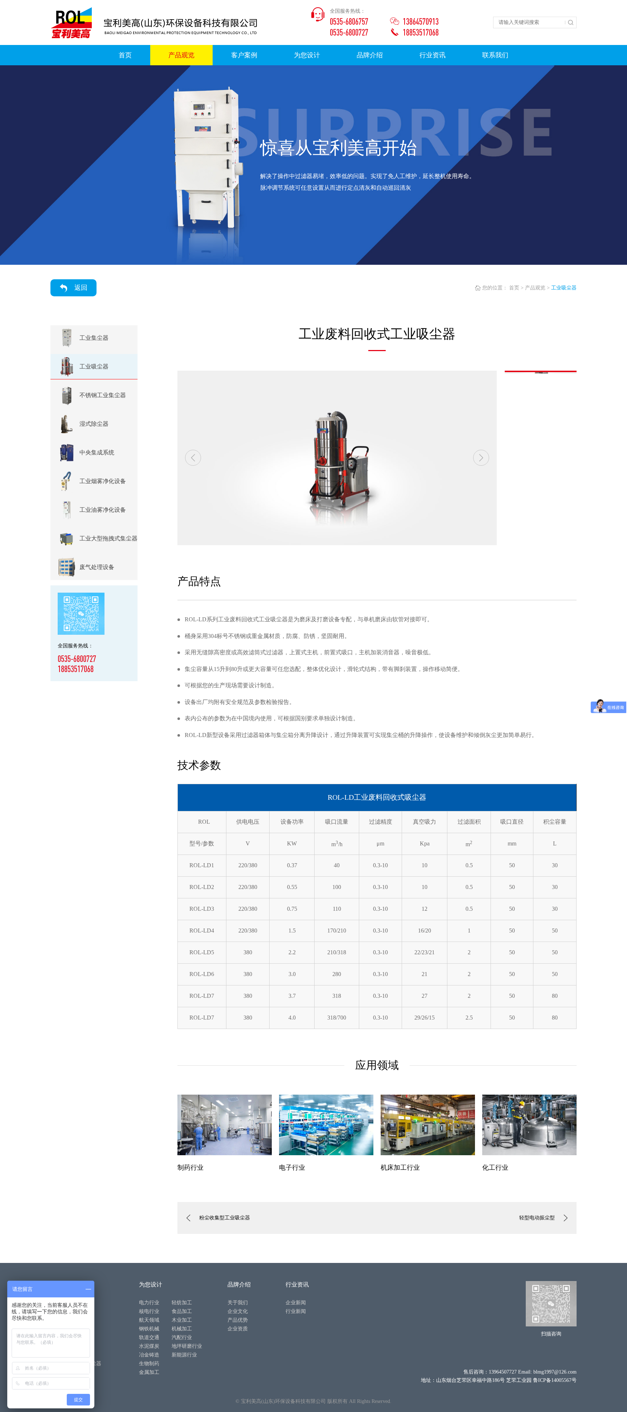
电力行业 (149, 1302)
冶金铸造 (149, 1355)
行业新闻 (296, 1311)
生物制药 (149, 1363)
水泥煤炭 (149, 1346)
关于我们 (238, 1302)
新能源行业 (184, 1355)
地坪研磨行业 (187, 1346)
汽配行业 (182, 1337)
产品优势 (238, 1320)
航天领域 (149, 1320)
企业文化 (238, 1311)
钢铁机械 (149, 1328)
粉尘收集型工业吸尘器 (224, 1217)
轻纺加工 (182, 1302)
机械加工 (182, 1328)
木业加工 (182, 1320)
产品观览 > (537, 288)
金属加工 (149, 1372)
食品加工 (182, 1311)
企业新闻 (296, 1302)
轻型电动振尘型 (537, 1217)
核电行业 (149, 1311)
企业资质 (238, 1328)
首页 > (516, 288)
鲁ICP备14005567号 (555, 1380)
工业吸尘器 (564, 288)
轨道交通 (149, 1337)
